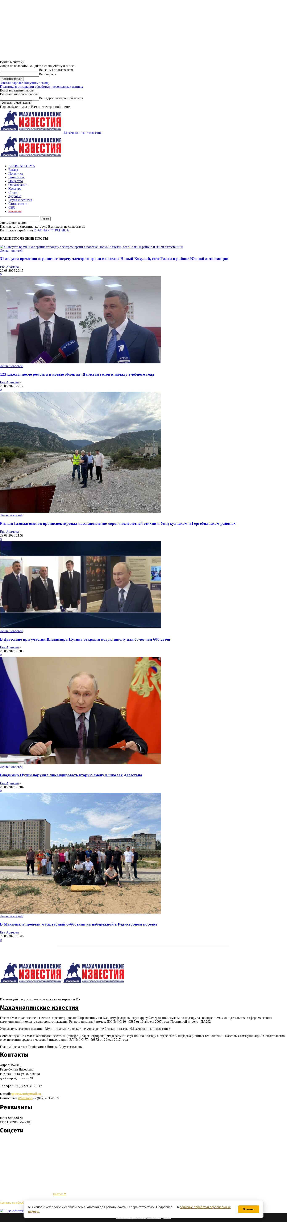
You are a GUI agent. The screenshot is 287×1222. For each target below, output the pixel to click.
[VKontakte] (11, 1143)
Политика (15, 173)
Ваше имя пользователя (56, 70)
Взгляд (13, 169)
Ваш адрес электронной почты (61, 98)
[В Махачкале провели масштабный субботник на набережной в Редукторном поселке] (80, 912)
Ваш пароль (47, 74)
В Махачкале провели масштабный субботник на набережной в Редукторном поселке (78, 924)
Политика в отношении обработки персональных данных (41, 86)
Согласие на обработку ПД (16, 1202)
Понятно (248, 1209)
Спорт (12, 192)
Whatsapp (25, 1098)
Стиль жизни (17, 203)
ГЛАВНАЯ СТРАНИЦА (51, 230)
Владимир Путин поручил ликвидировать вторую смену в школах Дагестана (71, 775)
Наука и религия (20, 200)
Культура (14, 188)
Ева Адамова (9, 267)
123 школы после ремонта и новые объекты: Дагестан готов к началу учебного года (77, 374)
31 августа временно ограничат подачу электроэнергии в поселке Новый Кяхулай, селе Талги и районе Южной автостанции (114, 258)
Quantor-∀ (59, 1194)
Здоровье (14, 196)
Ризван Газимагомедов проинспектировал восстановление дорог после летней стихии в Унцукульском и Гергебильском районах (118, 523)
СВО (12, 207)
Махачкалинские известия (39, 1007)
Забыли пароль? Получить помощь (25, 83)
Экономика (16, 177)
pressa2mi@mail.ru (26, 1094)
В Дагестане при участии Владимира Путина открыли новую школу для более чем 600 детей (85, 639)
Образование (17, 185)
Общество (15, 181)
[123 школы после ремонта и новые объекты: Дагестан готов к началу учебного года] (80, 362)
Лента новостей (11, 250)
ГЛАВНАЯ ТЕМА (21, 166)
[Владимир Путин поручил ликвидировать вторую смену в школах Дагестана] (80, 763)
